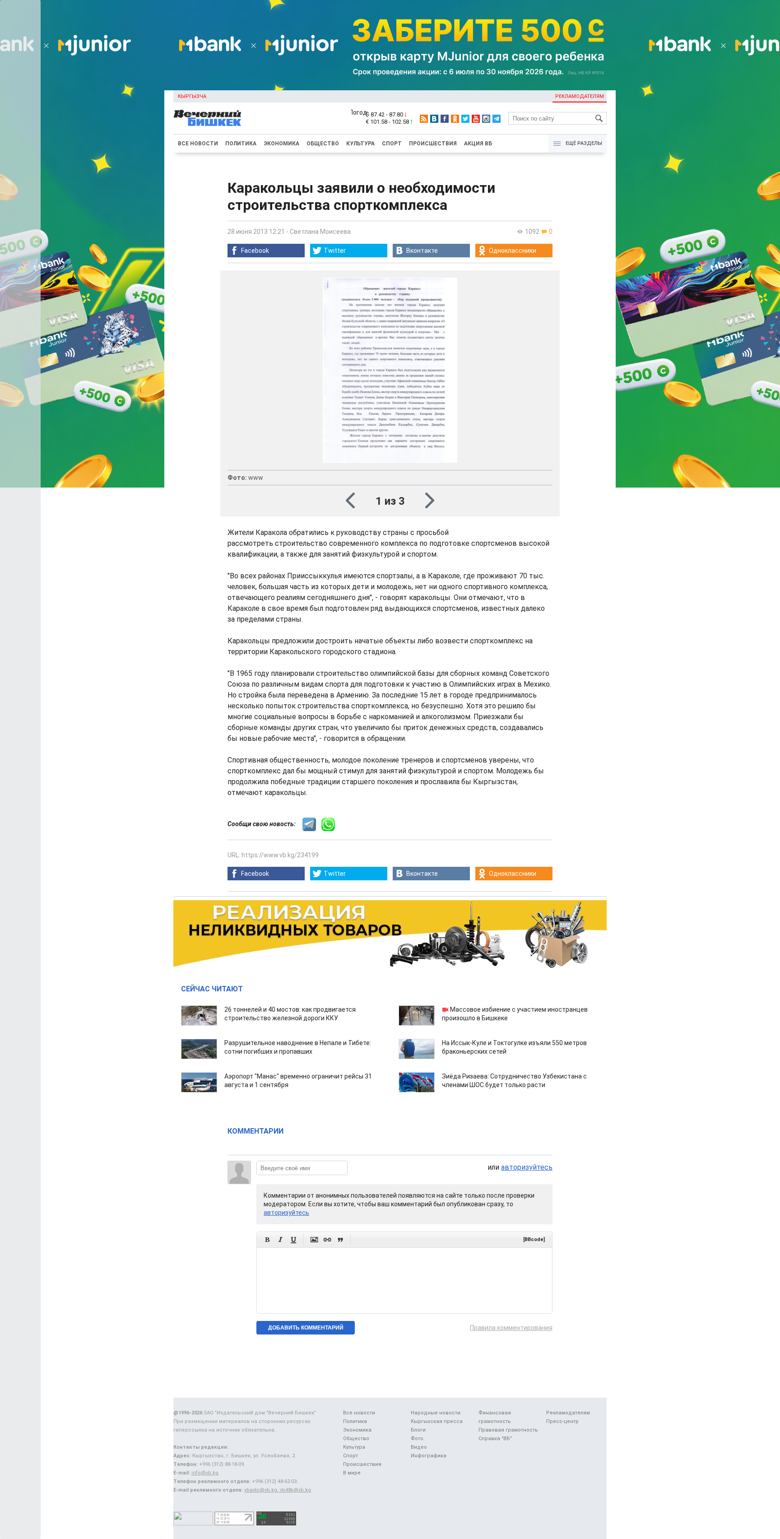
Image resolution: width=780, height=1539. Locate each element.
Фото (417, 1438)
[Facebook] (445, 119)
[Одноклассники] (455, 119)
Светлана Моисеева (320, 231)
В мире (352, 1473)
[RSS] (424, 119)
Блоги (418, 1430)
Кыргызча (192, 96)
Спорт (392, 143)
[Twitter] (465, 119)
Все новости (198, 143)
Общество (322, 143)
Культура (360, 143)
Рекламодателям (579, 96)
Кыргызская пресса (437, 1421)
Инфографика (428, 1456)
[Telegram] (496, 119)
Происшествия (433, 143)
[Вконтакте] (434, 119)
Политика (240, 143)
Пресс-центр (562, 1421)
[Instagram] (486, 119)
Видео (419, 1447)
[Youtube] (476, 119)
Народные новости (435, 1413)
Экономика (281, 143)
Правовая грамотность (508, 1430)
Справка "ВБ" (495, 1438)
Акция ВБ (478, 143)
